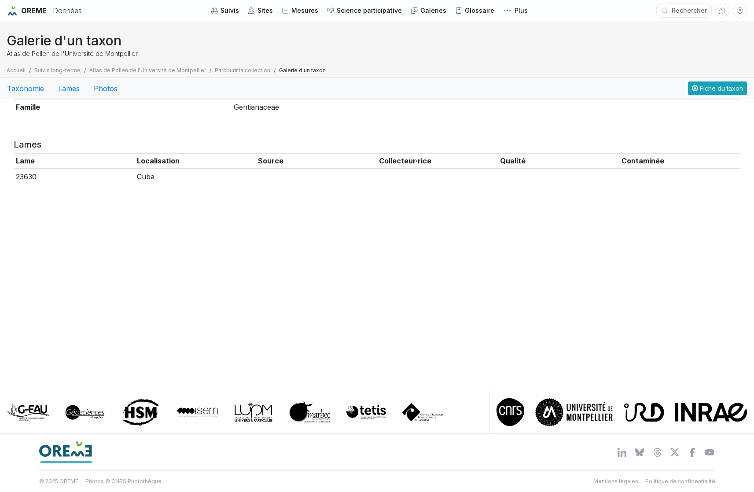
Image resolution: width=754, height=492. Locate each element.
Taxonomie (25, 88)
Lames (69, 88)
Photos (106, 88)
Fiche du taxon (720, 88)
